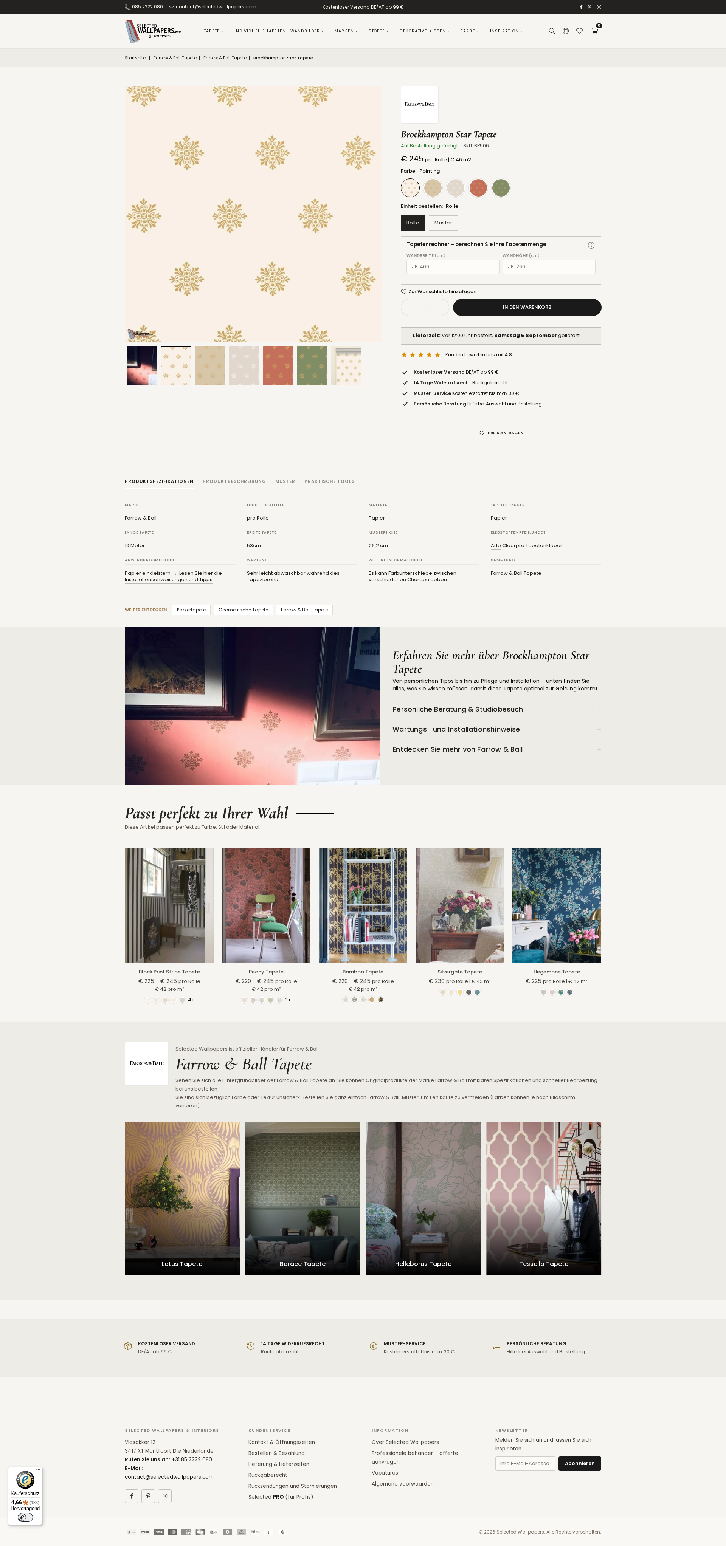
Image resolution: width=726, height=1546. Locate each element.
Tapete (212, 31)
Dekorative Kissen (423, 31)
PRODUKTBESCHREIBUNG (234, 481)
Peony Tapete (266, 971)
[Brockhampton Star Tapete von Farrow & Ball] (346, 365)
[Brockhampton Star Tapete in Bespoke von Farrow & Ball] (244, 365)
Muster (443, 222)
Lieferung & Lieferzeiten (278, 1464)
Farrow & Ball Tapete (175, 58)
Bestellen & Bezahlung (276, 1453)
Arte (496, 545)
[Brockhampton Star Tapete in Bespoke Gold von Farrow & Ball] (278, 365)
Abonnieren (580, 1463)
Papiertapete (191, 610)
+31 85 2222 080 (192, 1459)
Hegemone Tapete (557, 971)
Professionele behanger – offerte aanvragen (415, 1458)
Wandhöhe (521, 255)
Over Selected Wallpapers (405, 1442)
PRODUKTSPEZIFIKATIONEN (159, 481)
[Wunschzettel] (579, 31)
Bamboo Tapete (363, 971)
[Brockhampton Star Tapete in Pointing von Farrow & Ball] (176, 366)
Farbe (468, 31)
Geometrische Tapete (243, 610)
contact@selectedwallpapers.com (216, 6)
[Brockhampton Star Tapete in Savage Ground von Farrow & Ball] (210, 365)
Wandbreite (425, 255)
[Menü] (38, 1471)
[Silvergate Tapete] (460, 905)
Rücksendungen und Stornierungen (292, 1486)
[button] (594, 31)
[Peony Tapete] (266, 905)
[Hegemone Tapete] (556, 905)
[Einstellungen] (565, 31)
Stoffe (377, 31)
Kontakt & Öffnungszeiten (281, 1442)
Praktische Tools (329, 481)
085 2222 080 (147, 6)
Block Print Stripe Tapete (169, 971)
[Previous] (139, 214)
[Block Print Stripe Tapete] (169, 905)
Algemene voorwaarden (403, 1483)
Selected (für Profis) (280, 1497)
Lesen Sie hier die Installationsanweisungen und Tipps (173, 576)
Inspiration (504, 31)
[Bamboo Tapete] (363, 905)
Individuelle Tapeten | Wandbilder (277, 31)
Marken (344, 31)
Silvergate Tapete (459, 971)
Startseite (135, 58)
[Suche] (552, 31)
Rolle (413, 222)
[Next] (366, 214)
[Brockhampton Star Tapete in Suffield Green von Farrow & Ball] (312, 365)
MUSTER (285, 481)
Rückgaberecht (267, 1475)
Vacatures (385, 1472)
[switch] (25, 1517)
